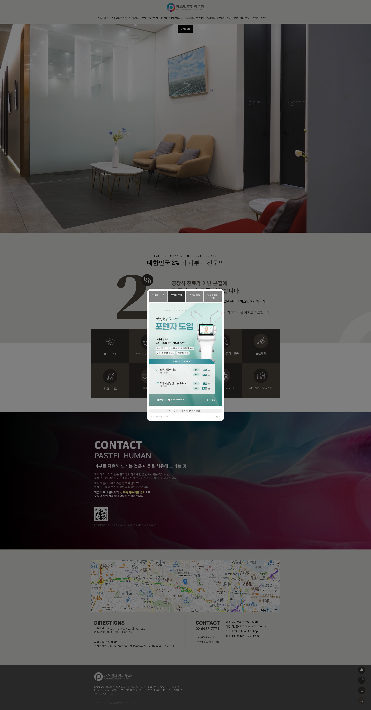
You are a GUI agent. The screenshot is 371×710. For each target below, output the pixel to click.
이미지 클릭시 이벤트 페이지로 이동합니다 (185, 410)
